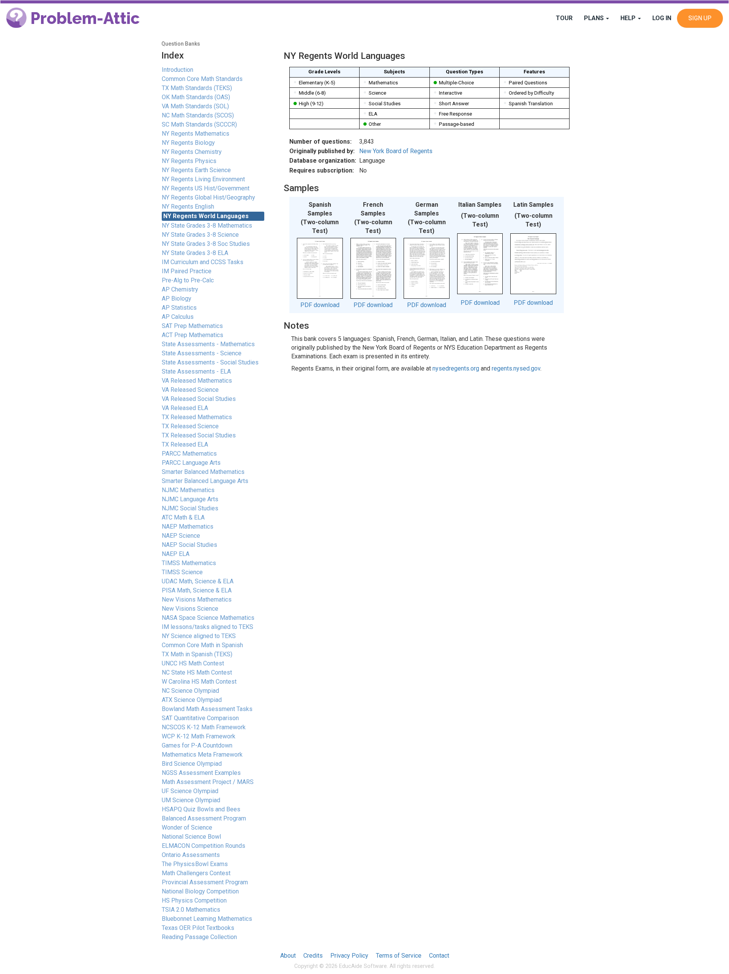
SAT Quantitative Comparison (200, 718)
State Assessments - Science (201, 353)
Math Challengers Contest (196, 873)
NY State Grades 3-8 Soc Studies (206, 243)
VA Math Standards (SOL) (195, 106)
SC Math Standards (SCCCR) (199, 124)
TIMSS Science (182, 572)
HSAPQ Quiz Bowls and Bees (201, 809)
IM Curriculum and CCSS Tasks (202, 262)
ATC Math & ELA (183, 517)
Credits (313, 955)
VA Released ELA (185, 408)
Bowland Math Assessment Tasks (207, 709)
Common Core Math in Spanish (202, 645)
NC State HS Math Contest (197, 672)
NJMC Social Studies (190, 508)
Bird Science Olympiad (192, 763)
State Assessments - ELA (196, 371)
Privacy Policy (349, 955)
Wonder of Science (187, 827)
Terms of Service (398, 955)
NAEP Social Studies (189, 544)
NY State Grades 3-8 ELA (195, 253)
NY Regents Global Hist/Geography (208, 197)
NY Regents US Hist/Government (205, 188)
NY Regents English (188, 206)
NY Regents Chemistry (192, 151)
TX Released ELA (185, 444)
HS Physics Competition (194, 900)
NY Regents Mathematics (195, 133)
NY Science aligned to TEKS (199, 636)
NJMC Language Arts (190, 499)
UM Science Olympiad (191, 800)
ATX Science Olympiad (192, 699)
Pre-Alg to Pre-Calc (188, 280)
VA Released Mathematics (197, 380)
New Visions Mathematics (197, 599)
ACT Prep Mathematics (192, 335)
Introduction (177, 69)
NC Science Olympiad (190, 690)
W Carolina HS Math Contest (199, 681)
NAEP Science (181, 535)
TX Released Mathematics (197, 417)
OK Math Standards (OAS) (196, 97)
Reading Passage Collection (199, 937)
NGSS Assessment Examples (201, 772)
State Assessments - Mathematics (208, 344)
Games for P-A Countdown (197, 745)
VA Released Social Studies (199, 398)
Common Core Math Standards (202, 78)
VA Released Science (190, 389)
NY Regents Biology (188, 142)
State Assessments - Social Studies (210, 362)
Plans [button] (594, 18)
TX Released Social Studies (199, 435)
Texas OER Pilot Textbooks (198, 927)
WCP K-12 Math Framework (198, 736)
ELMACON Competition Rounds (203, 845)
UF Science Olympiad (190, 791)
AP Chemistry (180, 289)
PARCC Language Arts (191, 462)
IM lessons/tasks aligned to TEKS (207, 626)
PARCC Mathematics (189, 453)
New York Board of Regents (395, 151)
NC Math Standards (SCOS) (198, 115)
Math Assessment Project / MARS (208, 782)
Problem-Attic (83, 18)
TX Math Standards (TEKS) (197, 88)
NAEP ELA (175, 553)
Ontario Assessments (191, 854)
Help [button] (628, 18)
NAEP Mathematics (187, 526)
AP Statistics (179, 307)
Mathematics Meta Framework (202, 754)
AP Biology (176, 298)
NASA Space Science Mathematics (208, 617)
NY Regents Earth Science (196, 170)
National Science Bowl (191, 836)
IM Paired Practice (186, 271)
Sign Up (700, 18)
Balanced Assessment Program (204, 818)
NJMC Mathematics (188, 490)
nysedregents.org (455, 368)
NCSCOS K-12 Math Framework (204, 727)
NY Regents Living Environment (203, 179)
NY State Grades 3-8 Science (200, 234)
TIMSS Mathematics (189, 563)
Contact (439, 955)
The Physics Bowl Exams (195, 864)
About (288, 955)
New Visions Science (190, 608)
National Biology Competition (200, 891)
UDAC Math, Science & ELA (198, 581)
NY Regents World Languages (206, 216)
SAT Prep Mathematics (192, 325)
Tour (564, 18)
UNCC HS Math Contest (193, 663)
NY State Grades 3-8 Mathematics (207, 225)
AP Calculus (178, 316)
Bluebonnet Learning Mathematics (207, 918)
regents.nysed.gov (516, 368)
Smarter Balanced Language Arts (205, 481)
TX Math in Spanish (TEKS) (197, 654)
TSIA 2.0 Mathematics (191, 909)
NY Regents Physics (189, 161)
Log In (661, 18)
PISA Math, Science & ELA (197, 590)
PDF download (319, 305)
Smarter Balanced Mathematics (203, 471)
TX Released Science (190, 426)
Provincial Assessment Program (205, 882)
